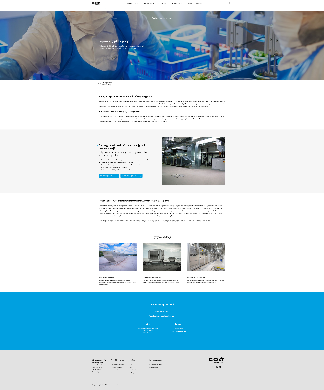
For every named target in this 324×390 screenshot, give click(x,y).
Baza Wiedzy (162, 3)
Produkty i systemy (133, 3)
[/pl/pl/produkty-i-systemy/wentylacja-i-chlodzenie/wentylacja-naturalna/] (118, 264)
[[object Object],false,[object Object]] (96, 3)
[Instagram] (217, 367)
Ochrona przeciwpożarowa (117, 364)
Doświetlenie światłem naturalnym (119, 370)
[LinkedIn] (220, 367)
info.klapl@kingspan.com (179, 331)
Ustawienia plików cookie (155, 364)
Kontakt (199, 3)
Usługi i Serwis (149, 3)
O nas (190, 3)
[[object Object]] (216, 360)
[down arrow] (98, 84)
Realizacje (132, 373)
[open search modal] (230, 3)
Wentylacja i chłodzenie (116, 367)
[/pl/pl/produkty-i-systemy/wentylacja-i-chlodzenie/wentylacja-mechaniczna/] (206, 263)
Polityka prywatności (153, 367)
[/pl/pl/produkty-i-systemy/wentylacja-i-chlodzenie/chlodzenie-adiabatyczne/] (162, 263)
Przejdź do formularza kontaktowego (161, 316)
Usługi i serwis (133, 370)
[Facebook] (213, 367)
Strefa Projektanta (177, 3)
